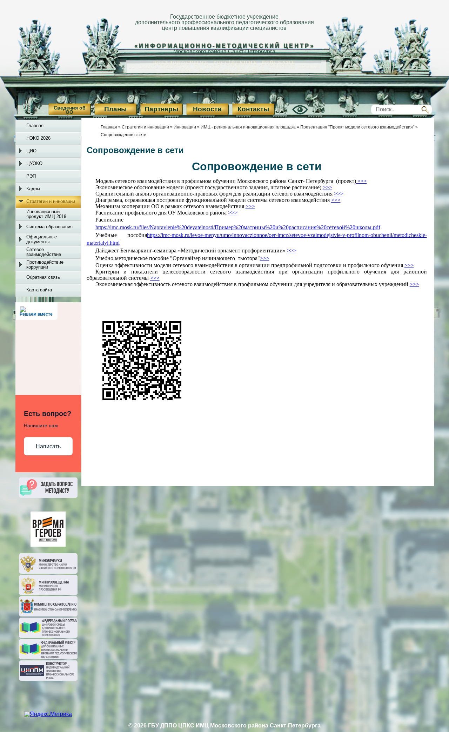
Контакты (253, 109)
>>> (264, 258)
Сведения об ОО (70, 110)
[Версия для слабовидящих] (292, 116)
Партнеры (161, 109)
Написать (48, 446)
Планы (115, 109)
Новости (207, 109)
